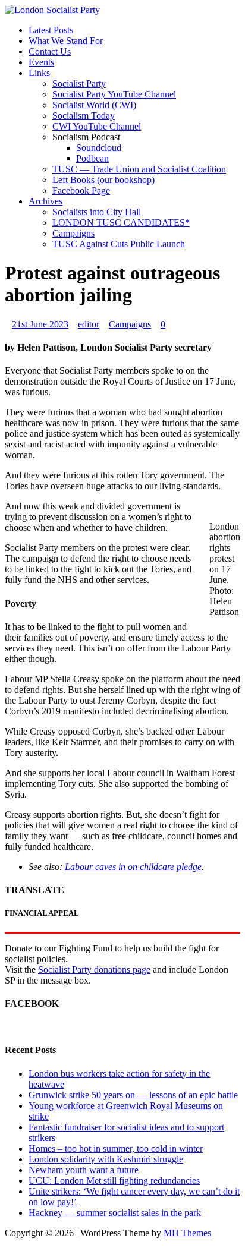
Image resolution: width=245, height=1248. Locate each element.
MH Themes (187, 1233)
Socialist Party (79, 83)
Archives (45, 201)
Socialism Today (83, 116)
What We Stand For (66, 41)
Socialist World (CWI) (94, 105)
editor (88, 324)
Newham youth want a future (84, 1170)
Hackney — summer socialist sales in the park (115, 1213)
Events (41, 62)
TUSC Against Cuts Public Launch (118, 244)
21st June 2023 (40, 324)
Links (39, 73)
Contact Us (50, 51)
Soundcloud (98, 148)
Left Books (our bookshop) (103, 180)
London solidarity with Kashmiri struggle (106, 1159)
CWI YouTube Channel (96, 126)
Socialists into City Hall (96, 212)
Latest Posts (51, 30)
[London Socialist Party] (52, 10)
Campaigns (73, 233)
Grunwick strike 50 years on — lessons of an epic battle (133, 1095)
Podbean (92, 158)
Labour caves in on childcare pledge (133, 867)
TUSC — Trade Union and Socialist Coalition (139, 169)
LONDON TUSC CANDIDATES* (121, 223)
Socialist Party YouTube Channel (114, 94)
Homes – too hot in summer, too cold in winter (116, 1148)
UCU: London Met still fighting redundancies (114, 1180)
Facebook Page (81, 190)
